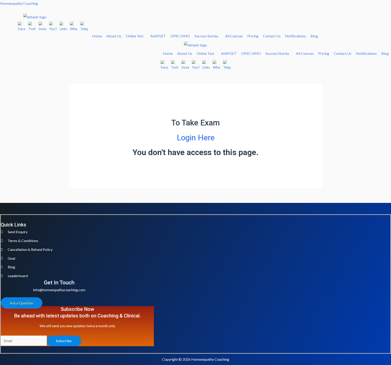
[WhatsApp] (73, 25)
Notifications (295, 36)
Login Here (196, 137)
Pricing (252, 36)
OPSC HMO (180, 36)
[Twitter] (32, 25)
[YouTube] (53, 25)
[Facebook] (21, 25)
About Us (113, 36)
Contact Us (272, 36)
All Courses (234, 36)
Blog (314, 36)
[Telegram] (84, 25)
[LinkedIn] (63, 25)
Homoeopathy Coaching (19, 3)
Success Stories (206, 36)
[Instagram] (42, 25)
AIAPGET (158, 36)
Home (97, 36)
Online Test (134, 36)
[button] (136, 36)
